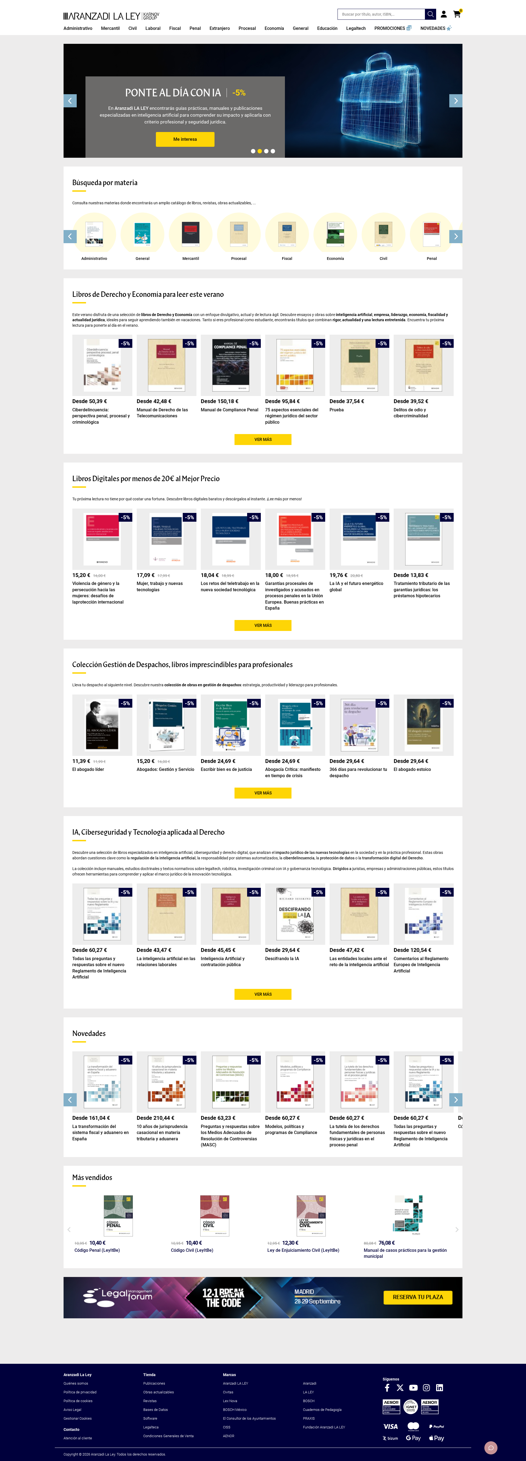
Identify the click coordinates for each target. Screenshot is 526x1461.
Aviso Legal (72, 1410)
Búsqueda (430, 14)
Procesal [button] (247, 28)
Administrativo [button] (78, 28)
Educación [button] (327, 28)
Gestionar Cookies (78, 1418)
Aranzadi (309, 1383)
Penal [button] (195, 28)
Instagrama (426, 1388)
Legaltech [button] (356, 28)
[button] (393, 28)
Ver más (263, 439)
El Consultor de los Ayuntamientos (249, 1418)
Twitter (400, 1388)
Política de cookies (78, 1401)
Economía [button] (274, 28)
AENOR (228, 1436)
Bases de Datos (155, 1410)
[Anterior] (70, 100)
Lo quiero (185, 139)
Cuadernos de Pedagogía (322, 1410)
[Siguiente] (455, 100)
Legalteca (151, 1427)
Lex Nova (230, 1401)
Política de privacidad (80, 1392)
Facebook (387, 1388)
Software (150, 1418)
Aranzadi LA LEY (235, 1383)
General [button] (300, 28)
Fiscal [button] (175, 28)
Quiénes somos (76, 1383)
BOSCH (309, 1401)
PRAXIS (309, 1418)
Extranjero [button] (220, 28)
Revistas (150, 1401)
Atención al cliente (78, 1438)
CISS (226, 1427)
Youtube (413, 1388)
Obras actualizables (158, 1392)
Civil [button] (132, 28)
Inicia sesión (443, 14)
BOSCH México (235, 1410)
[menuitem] (78, 28)
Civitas (228, 1392)
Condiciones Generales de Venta (168, 1436)
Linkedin (439, 1388)
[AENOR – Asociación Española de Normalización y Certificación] (411, 1413)
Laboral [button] (153, 28)
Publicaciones (154, 1383)
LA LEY (308, 1392)
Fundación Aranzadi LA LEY (324, 1427)
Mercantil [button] (110, 28)
